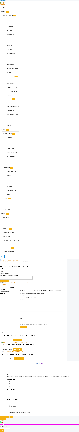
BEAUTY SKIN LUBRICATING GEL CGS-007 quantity (9, 275)
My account (11, 383)
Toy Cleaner (9, 125)
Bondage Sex (7, 217)
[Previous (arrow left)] (1, 419)
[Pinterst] (39, 364)
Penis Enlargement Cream (12, 190)
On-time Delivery (12, 394)
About (10, 382)
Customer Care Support (13, 393)
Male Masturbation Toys (12, 141)
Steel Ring (9, 95)
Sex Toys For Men (8, 133)
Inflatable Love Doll (11, 156)
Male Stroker (9, 137)
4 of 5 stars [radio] (35, 297)
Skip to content (3, 0)
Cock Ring (9, 182)
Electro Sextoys (10, 64)
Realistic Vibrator (10, 19)
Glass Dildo (9, 49)
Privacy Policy (12, 391)
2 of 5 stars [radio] (26, 297)
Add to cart (5, 280)
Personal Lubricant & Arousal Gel (11, 240)
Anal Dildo (6, 202)
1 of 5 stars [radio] (22, 297)
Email (21, 318)
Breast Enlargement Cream (12, 114)
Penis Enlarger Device (11, 179)
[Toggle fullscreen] (4, 417)
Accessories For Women (9, 76)
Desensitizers (7, 236)
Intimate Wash (10, 186)
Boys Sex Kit (9, 175)
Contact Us (11, 385)
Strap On (6, 205)
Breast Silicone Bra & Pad (12, 91)
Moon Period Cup (10, 110)
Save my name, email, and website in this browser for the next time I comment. (34, 324)
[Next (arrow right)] (4, 419)
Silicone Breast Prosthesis (12, 87)
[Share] (7, 417)
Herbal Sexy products (9, 232)
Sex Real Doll (9, 163)
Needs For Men (7, 167)
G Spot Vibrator (10, 41)
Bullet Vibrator (10, 30)
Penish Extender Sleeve (11, 171)
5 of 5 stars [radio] (39, 297)
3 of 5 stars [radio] (30, 297)
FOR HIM (3, 129)
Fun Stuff (6, 221)
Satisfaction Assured (13, 395)
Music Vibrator (10, 72)
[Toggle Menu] (7, 12)
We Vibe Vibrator (10, 57)
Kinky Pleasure (7, 224)
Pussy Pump (9, 118)
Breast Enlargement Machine (13, 121)
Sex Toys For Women (8, 15)
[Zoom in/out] (1, 417)
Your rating (22, 295)
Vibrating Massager (11, 38)
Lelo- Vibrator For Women (12, 68)
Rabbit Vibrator (10, 26)
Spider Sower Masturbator (12, 152)
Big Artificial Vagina (11, 144)
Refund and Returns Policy (14, 392)
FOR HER (3, 11)
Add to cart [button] (17, 340)
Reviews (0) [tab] (4, 284)
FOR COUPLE (4, 198)
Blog (10, 386)
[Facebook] (37, 364)
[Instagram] (42, 364)
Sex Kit (8, 60)
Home (3, 7)
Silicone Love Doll (10, 148)
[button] (0, 259)
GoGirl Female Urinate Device (13, 106)
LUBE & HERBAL (5, 228)
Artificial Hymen (10, 102)
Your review (22, 299)
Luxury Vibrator (10, 34)
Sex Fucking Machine (11, 53)
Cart (10, 384)
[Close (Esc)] (11, 417)
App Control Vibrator (9, 251)
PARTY (3, 213)
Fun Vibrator (9, 45)
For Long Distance (6, 247)
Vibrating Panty (10, 83)
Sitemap (10, 396)
